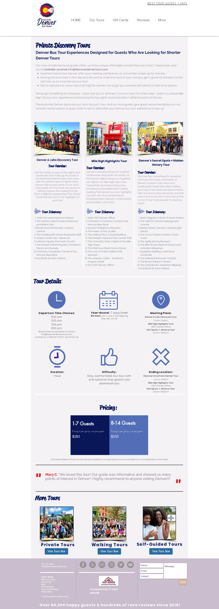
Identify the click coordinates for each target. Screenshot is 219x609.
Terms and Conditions (50, 589)
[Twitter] (121, 564)
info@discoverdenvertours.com (88, 69)
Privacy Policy (46, 591)
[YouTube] (130, 564)
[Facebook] (83, 564)
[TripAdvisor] (102, 564)
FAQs (43, 584)
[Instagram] (111, 564)
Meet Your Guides (48, 579)
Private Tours (46, 582)
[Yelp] (92, 564)
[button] (97, 20)
